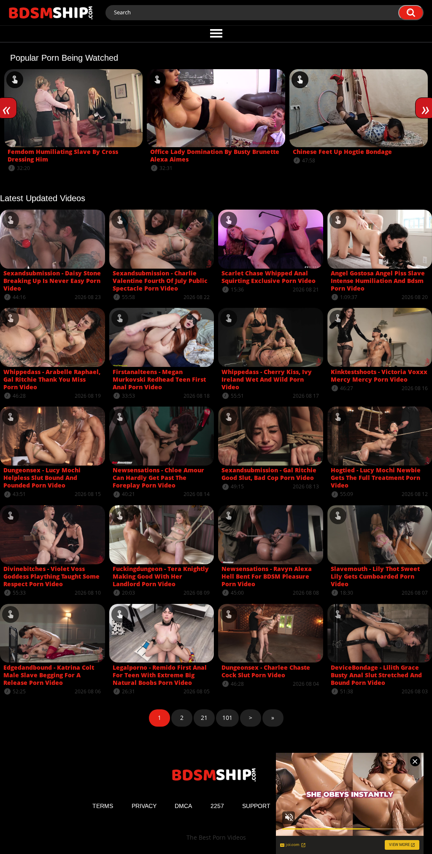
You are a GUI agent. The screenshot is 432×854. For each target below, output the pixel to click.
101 (227, 718)
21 (204, 718)
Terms (102, 806)
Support (256, 806)
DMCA (183, 806)
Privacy (144, 806)
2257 (217, 806)
